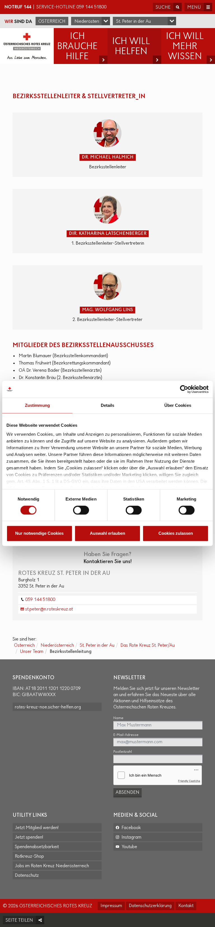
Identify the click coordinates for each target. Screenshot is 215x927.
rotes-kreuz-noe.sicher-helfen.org (48, 707)
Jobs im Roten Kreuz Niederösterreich (52, 866)
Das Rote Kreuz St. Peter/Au (147, 645)
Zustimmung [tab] (37, 405)
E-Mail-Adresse (126, 735)
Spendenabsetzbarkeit (37, 847)
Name (118, 718)
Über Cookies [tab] (177, 405)
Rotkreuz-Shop (29, 856)
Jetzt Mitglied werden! (37, 827)
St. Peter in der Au (97, 645)
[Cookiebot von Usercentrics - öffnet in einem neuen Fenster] (184, 389)
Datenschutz (27, 875)
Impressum (111, 905)
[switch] (81, 510)
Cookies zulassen (175, 533)
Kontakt (185, 905)
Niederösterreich (57, 645)
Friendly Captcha (189, 781)
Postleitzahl (122, 752)
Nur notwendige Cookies (39, 533)
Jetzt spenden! (29, 837)
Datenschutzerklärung (150, 905)
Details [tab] (107, 405)
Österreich (52, 21)
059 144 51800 (91, 7)
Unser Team (31, 651)
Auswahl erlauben (107, 533)
